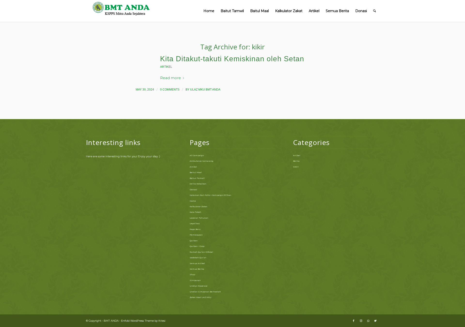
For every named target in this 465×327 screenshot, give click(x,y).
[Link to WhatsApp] (368, 320)
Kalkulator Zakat (198, 206)
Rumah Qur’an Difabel (201, 252)
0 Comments (169, 89)
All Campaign (197, 155)
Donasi (193, 189)
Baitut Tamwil (197, 178)
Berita (296, 161)
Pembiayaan (196, 235)
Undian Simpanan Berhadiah (205, 291)
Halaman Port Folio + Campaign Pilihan (210, 195)
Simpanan (195, 280)
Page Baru (195, 229)
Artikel (166, 66)
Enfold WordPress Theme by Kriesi (143, 320)
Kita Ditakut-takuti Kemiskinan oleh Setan (232, 59)
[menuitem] (208, 11)
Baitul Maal (196, 172)
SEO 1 (296, 167)
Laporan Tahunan (199, 218)
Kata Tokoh (195, 212)
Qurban (194, 240)
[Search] (374, 11)
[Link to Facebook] (353, 320)
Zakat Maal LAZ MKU (200, 297)
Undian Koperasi (199, 286)
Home (193, 201)
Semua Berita (197, 269)
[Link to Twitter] (375, 320)
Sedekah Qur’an (198, 257)
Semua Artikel (197, 263)
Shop (192, 274)
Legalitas (195, 223)
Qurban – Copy (197, 246)
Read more (170, 78)
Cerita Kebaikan (198, 184)
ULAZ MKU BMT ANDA (205, 89)
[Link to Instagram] (360, 320)
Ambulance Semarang (201, 161)
